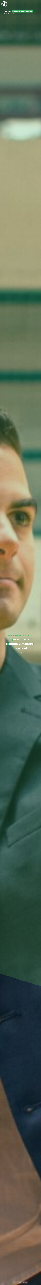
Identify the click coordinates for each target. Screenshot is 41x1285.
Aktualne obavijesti (14, 635)
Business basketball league (17, 11)
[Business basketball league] (4, 4)
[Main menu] (38, 12)
